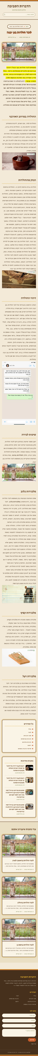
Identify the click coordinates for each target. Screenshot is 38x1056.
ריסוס (29, 745)
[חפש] (4, 14)
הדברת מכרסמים (26, 739)
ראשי (26, 26)
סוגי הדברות (27, 736)
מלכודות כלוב (14, 501)
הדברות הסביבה (19, 6)
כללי (29, 729)
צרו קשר (33, 1044)
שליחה (32, 1040)
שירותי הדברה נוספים (24, 749)
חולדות (32, 133)
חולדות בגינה (17, 455)
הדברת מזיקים (26, 742)
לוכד (29, 732)
